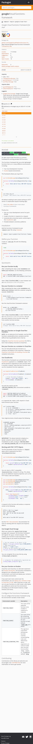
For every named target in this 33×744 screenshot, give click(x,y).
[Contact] (23, 736)
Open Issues (5, 59)
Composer (19, 230)
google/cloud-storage (9, 93)
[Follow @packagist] (27, 736)
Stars (3, 57)
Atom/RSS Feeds (5, 738)
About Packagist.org (6, 736)
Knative (6, 171)
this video (10, 204)
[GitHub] (30, 736)
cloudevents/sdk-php (9, 78)
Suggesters (5, 55)
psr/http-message (8, 82)
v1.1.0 (3, 126)
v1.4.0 (3, 120)
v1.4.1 (3, 117)
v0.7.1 (3, 135)
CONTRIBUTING (16, 662)
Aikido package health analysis (10, 66)
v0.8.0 (3, 131)
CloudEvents (9, 220)
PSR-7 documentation (12, 522)
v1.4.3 (3, 113)
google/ (5, 13)
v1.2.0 (3, 124)
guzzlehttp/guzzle (8, 87)
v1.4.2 (3, 115)
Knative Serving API (9, 570)
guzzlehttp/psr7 (7, 80)
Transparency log (7, 46)
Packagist (6, 2)
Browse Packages (5, 743)
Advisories (5, 64)
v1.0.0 (3, 128)
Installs (4, 52)
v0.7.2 (3, 133)
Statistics (3, 741)
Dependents (5, 53)
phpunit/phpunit (8, 88)
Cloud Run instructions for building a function (15, 352)
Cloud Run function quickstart (16, 341)
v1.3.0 (3, 122)
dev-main (4, 111)
